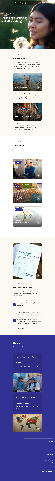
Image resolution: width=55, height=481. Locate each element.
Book (51, 462)
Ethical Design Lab (48, 458)
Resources (50, 447)
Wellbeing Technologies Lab (46, 460)
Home (51, 444)
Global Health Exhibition (47, 471)
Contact (51, 449)
